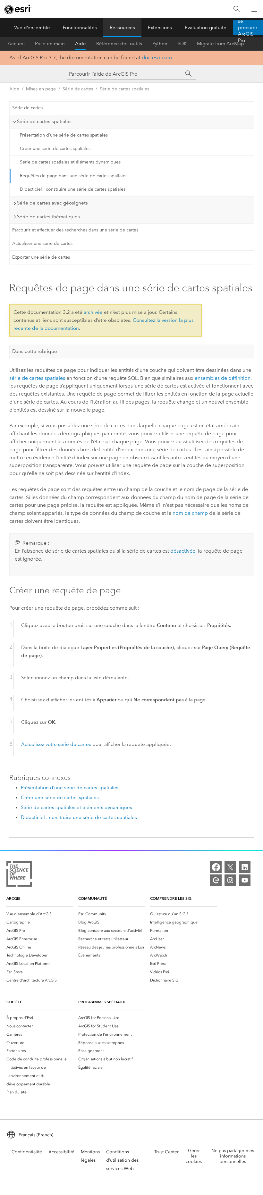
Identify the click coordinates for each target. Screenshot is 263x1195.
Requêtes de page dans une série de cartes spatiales (73, 176)
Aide (80, 43)
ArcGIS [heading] (13, 898)
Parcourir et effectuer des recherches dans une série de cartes (75, 230)
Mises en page (41, 89)
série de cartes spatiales (37, 378)
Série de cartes (78, 89)
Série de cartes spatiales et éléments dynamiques (70, 162)
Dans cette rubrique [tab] (34, 351)
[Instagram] (230, 880)
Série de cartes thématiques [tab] (48, 217)
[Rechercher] (236, 9)
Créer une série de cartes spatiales (55, 148)
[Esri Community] (216, 880)
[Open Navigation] (254, 9)
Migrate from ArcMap (220, 43)
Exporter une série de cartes (41, 257)
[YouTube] (244, 880)
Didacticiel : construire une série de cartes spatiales (72, 189)
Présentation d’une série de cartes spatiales (64, 135)
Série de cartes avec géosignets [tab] (52, 203)
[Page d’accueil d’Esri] (17, 9)
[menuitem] (39, 914)
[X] (230, 867)
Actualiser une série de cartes (42, 243)
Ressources (122, 27)
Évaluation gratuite (205, 27)
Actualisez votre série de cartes (56, 744)
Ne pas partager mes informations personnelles (232, 1156)
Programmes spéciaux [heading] (101, 1001)
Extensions (160, 27)
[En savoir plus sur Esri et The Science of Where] (19, 875)
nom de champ (190, 513)
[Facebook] (216, 867)
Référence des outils (119, 43)
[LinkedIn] (244, 867)
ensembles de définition (222, 378)
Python (159, 43)
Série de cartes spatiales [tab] (44, 121)
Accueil (16, 43)
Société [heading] (14, 1001)
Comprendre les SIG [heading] (170, 898)
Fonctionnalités (80, 27)
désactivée (182, 551)
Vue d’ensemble (32, 27)
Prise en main (50, 43)
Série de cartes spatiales (124, 89)
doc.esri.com (157, 57)
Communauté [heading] (92, 898)
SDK (182, 43)
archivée (93, 312)
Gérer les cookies (194, 1156)
